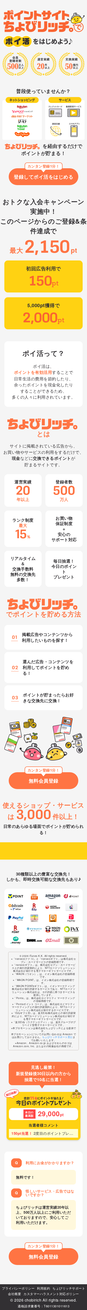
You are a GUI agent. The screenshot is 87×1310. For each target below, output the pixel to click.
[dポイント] (71, 896)
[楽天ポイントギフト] (15, 929)
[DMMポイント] (34, 940)
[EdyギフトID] (34, 907)
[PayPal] (15, 918)
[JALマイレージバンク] (52, 907)
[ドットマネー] (15, 940)
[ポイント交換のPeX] (71, 929)
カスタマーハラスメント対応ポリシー (51, 1293)
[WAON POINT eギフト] (52, 929)
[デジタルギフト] (34, 929)
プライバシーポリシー (18, 1288)
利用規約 (43, 1288)
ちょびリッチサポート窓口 (57, 1037)
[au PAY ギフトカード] (34, 896)
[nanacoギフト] (34, 918)
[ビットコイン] (15, 907)
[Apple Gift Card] (71, 907)
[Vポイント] (15, 896)
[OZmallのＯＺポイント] (52, 940)
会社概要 (14, 1293)
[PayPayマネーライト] (71, 918)
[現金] (71, 940)
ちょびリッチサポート (68, 1288)
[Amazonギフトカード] (52, 896)
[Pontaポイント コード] (52, 918)
